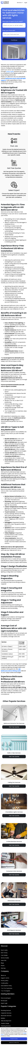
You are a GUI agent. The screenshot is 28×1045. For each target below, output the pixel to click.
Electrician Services (6, 1015)
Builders (3, 1018)
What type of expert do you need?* (12, 21)
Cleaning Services (6, 1026)
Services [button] (19, 2)
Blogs (2, 963)
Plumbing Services (6, 1010)
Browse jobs (4, 1000)
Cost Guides (4, 955)
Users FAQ (3, 960)
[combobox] (14, 25)
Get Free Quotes (14, 727)
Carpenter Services (6, 1013)
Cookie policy (4, 983)
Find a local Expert (6, 998)
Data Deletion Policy (6, 985)
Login (25, 2)
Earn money (4, 953)
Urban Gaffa (10, 71)
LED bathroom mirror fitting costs (11, 670)
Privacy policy (4, 980)
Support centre (5, 978)
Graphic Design (5, 1023)
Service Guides (5, 958)
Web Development (6, 1021)
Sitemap (3, 968)
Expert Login (4, 1003)
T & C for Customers (6, 988)
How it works (4, 950)
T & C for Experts (5, 991)
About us (3, 975)
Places (2, 965)
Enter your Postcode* (8, 30)
